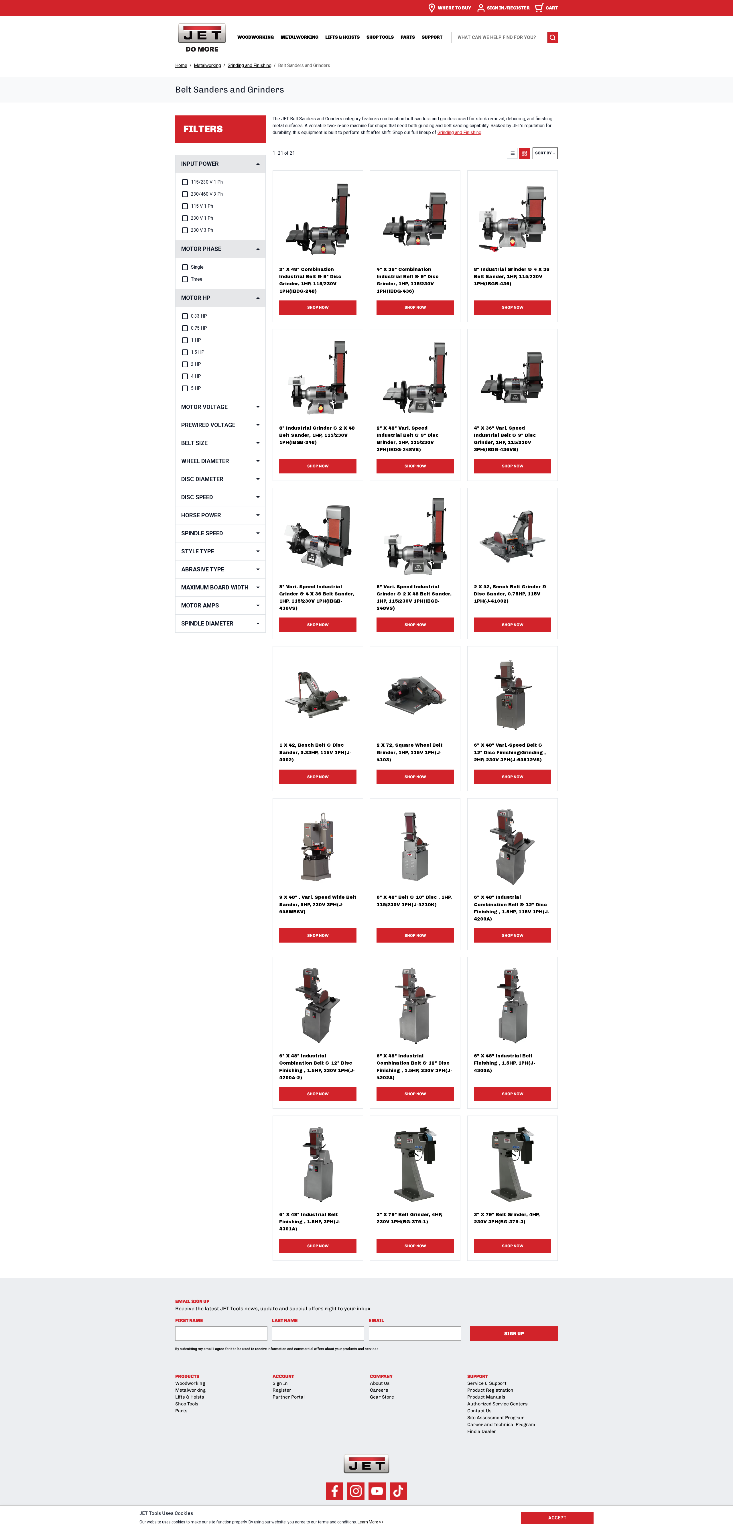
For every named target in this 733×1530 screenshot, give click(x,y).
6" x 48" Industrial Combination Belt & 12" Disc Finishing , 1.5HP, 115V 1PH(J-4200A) (511, 908)
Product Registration (490, 1390)
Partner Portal (289, 1397)
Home (181, 65)
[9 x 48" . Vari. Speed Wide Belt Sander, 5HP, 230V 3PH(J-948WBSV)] (318, 843)
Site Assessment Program (496, 1417)
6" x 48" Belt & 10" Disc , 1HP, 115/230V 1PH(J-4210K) (414, 901)
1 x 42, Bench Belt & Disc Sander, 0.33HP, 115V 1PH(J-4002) (315, 752)
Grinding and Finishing (249, 65)
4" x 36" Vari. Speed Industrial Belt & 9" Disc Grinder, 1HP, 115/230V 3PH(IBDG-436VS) (505, 439)
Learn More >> (371, 1522)
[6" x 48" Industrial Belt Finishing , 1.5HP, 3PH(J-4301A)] (318, 1161)
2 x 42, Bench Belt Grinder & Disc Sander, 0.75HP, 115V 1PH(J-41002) (510, 593)
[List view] (512, 153)
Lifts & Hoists (342, 37)
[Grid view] (524, 153)
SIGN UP (514, 1333)
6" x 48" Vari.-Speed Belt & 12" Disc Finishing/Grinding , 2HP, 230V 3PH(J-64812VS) (510, 752)
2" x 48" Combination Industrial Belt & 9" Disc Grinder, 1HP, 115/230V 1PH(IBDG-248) (310, 280)
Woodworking (255, 37)
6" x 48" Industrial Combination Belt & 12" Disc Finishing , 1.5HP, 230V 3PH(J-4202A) (414, 1066)
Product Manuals (486, 1397)
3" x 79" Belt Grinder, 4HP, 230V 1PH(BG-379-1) (409, 1218)
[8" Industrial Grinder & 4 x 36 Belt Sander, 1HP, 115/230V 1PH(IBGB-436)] (512, 216)
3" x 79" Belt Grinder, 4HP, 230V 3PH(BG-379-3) (507, 1218)
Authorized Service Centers (497, 1404)
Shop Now (318, 307)
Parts (408, 37)
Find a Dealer (481, 1431)
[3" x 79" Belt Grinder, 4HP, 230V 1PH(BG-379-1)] (415, 1161)
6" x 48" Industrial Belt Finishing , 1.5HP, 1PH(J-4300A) (504, 1063)
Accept (557, 1518)
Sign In (280, 1383)
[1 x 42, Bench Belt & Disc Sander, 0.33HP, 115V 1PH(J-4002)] (318, 691)
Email (376, 1320)
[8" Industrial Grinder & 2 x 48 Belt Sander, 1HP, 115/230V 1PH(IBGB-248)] (318, 374)
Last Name (285, 1320)
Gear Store (382, 1397)
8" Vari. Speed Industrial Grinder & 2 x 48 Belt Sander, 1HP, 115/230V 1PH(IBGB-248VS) (414, 597)
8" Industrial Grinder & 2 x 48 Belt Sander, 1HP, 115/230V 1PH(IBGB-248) (317, 435)
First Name (189, 1320)
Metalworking (299, 37)
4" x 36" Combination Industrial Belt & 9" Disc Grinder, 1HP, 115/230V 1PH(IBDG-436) (408, 280)
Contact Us (479, 1410)
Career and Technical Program (501, 1424)
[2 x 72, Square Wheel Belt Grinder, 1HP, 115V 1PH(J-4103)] (415, 691)
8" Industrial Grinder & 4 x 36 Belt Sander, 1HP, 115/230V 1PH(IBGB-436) (511, 276)
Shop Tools (380, 37)
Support (432, 37)
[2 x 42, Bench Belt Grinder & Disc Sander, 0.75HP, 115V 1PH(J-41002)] (512, 533)
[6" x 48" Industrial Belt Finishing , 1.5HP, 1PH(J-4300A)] (512, 1002)
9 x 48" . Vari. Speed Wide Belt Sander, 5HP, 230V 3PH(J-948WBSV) (317, 904)
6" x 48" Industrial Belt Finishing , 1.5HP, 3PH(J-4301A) (309, 1221)
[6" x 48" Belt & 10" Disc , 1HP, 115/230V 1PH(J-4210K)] (415, 843)
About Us (380, 1383)
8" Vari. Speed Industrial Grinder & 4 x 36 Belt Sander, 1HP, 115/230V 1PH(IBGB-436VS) (316, 597)
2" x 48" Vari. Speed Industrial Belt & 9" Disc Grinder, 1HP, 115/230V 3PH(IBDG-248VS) (408, 439)
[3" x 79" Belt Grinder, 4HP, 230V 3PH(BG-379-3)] (512, 1161)
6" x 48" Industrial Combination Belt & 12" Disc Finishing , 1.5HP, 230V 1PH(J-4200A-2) (317, 1066)
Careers (379, 1390)
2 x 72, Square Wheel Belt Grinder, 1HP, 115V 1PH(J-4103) (410, 752)
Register (282, 1390)
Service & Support (487, 1383)
